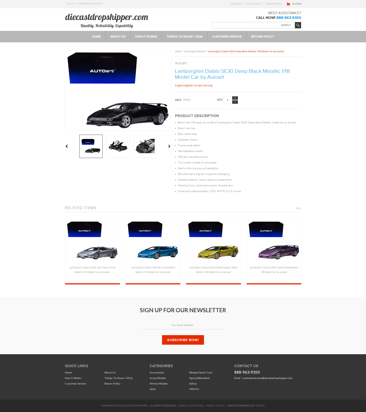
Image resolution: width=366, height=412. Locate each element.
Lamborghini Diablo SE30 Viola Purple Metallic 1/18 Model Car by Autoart (274, 270)
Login (178, 85)
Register (236, 3)
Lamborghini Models (194, 51)
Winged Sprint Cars (200, 372)
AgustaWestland (199, 378)
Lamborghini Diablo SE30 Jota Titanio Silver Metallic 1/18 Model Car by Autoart (92, 270)
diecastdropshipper (134, 405)
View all (194, 389)
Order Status (274, 3)
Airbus (193, 383)
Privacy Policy (215, 405)
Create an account (91, 3)
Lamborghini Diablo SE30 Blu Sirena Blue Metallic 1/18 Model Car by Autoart (153, 270)
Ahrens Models (159, 383)
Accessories (157, 372)
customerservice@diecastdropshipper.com (267, 378)
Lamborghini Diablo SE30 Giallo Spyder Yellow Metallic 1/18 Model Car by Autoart (213, 270)
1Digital (260, 405)
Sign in (71, 3)
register (188, 85)
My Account (253, 3)
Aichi (153, 389)
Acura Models (158, 378)
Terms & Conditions (191, 405)
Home (178, 51)
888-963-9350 (288, 18)
